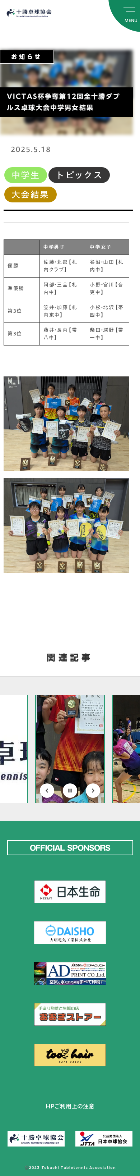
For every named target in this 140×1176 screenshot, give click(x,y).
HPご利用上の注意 (70, 1106)
